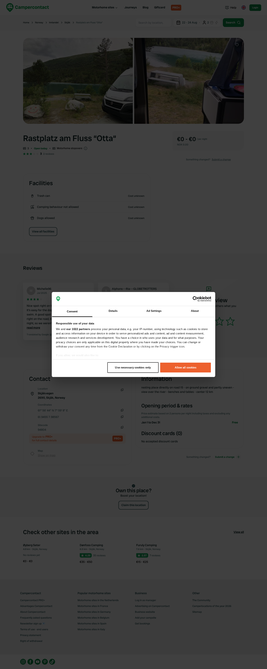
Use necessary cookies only (133, 367)
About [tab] (195, 310)
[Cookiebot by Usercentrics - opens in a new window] (195, 299)
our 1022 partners (78, 329)
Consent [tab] (72, 311)
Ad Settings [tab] (153, 310)
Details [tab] (113, 310)
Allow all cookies (186, 367)
